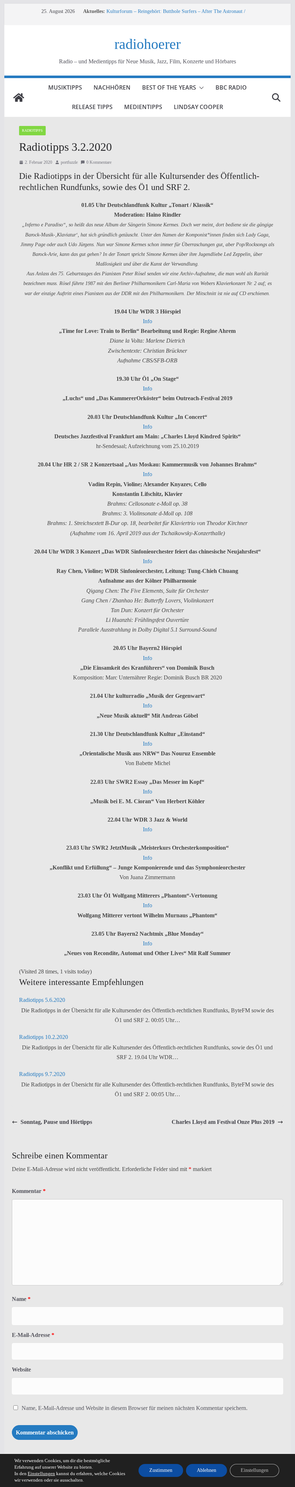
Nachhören (112, 87)
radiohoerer (147, 44)
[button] (200, 88)
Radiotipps (32, 130)
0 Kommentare (99, 162)
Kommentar (29, 1191)
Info (147, 321)
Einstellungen (41, 1473)
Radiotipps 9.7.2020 (42, 1074)
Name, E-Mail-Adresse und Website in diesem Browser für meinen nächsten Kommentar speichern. (135, 1408)
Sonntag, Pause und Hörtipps (56, 1122)
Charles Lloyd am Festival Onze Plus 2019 (223, 1122)
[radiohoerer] (18, 97)
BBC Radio (231, 87)
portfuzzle (69, 162)
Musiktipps (65, 87)
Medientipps (143, 107)
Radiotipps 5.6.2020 (42, 1000)
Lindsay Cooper (198, 107)
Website (21, 1369)
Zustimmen (160, 1470)
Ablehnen (206, 1470)
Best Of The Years (169, 87)
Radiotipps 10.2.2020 (43, 1037)
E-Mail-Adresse (33, 1335)
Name (21, 1299)
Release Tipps (92, 107)
